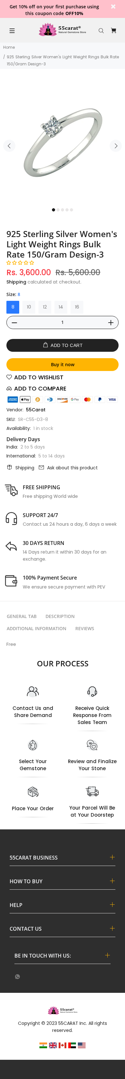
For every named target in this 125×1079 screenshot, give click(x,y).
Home (9, 47)
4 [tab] (67, 209)
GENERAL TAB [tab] (22, 616)
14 (61, 307)
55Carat (36, 410)
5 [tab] (71, 209)
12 (45, 307)
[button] (20, 262)
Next (116, 146)
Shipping (16, 282)
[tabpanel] (62, 141)
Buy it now (62, 364)
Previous (9, 146)
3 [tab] (62, 209)
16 (77, 307)
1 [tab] (53, 209)
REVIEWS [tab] (84, 628)
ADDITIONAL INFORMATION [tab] (36, 628)
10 (29, 307)
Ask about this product (72, 468)
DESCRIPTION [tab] (60, 616)
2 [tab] (58, 209)
